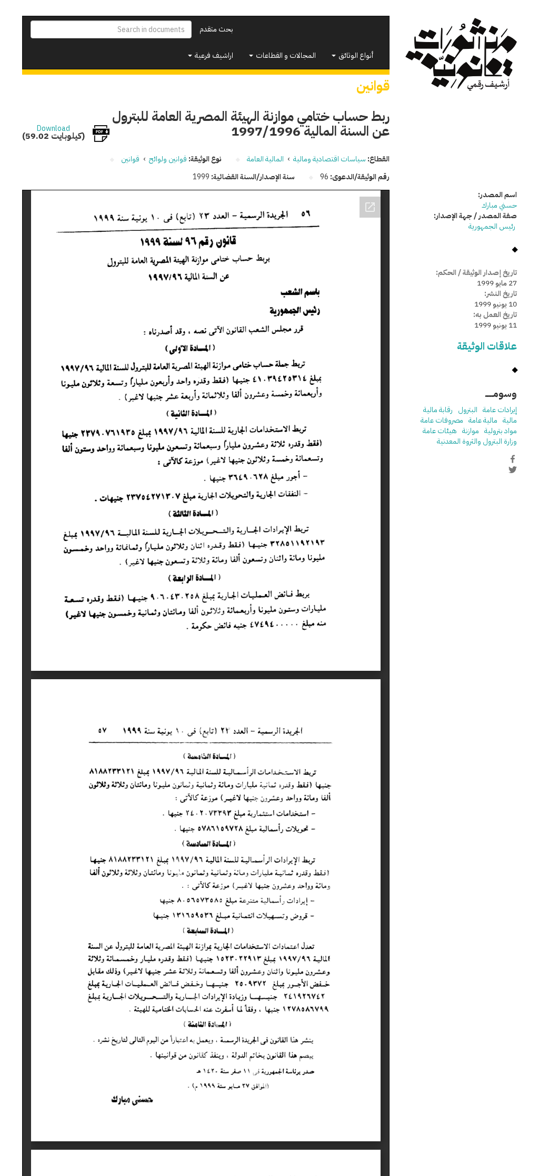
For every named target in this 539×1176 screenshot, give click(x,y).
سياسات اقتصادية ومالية (329, 159)
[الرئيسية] (461, 54)
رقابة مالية (438, 409)
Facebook (512, 459)
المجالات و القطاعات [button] (285, 55)
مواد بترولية (500, 430)
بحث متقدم (216, 29)
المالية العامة (265, 159)
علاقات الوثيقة (487, 346)
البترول (467, 409)
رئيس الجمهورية (492, 226)
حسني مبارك (499, 205)
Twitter (512, 470)
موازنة (470, 430)
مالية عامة (482, 420)
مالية (510, 420)
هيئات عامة (440, 430)
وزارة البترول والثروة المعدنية (477, 441)
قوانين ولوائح (168, 159)
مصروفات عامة (442, 420)
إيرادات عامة (500, 409)
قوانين (130, 159)
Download (53, 128)
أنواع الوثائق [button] (355, 55)
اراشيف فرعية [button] (213, 55)
